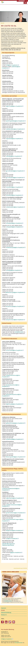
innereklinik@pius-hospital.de (13, 187)
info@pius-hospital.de (11, 65)
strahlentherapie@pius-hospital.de (15, 247)
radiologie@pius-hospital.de (13, 156)
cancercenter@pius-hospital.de (14, 350)
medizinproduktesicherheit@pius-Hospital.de (11, 489)
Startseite (2, 23)
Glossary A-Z (4, 614)
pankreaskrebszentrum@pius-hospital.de (12, 395)
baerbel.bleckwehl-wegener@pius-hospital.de (13, 520)
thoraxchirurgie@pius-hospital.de (14, 306)
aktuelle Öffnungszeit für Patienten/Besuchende (8, 544)
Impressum (3, 608)
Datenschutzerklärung (6, 612)
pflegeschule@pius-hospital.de (14, 530)
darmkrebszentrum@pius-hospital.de (10, 385)
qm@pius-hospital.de (11, 538)
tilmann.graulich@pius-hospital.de (15, 457)
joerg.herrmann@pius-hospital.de (14, 319)
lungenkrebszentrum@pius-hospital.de (11, 376)
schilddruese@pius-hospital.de (14, 439)
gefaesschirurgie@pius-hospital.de (14, 292)
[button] (2, 622)
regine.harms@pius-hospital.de (14, 498)
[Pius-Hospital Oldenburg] (2, 2)
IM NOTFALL (22, 0)
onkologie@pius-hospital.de (13, 270)
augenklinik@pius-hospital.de (13, 138)
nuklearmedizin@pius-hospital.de (14, 207)
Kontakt (3, 610)
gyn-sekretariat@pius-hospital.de (14, 171)
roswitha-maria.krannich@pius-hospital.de (12, 505)
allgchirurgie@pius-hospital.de (14, 106)
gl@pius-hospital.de (15, 552)
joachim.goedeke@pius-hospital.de (15, 121)
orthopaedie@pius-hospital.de (14, 223)
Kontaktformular (19, 332)
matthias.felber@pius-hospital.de (14, 129)
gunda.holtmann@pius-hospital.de (15, 512)
